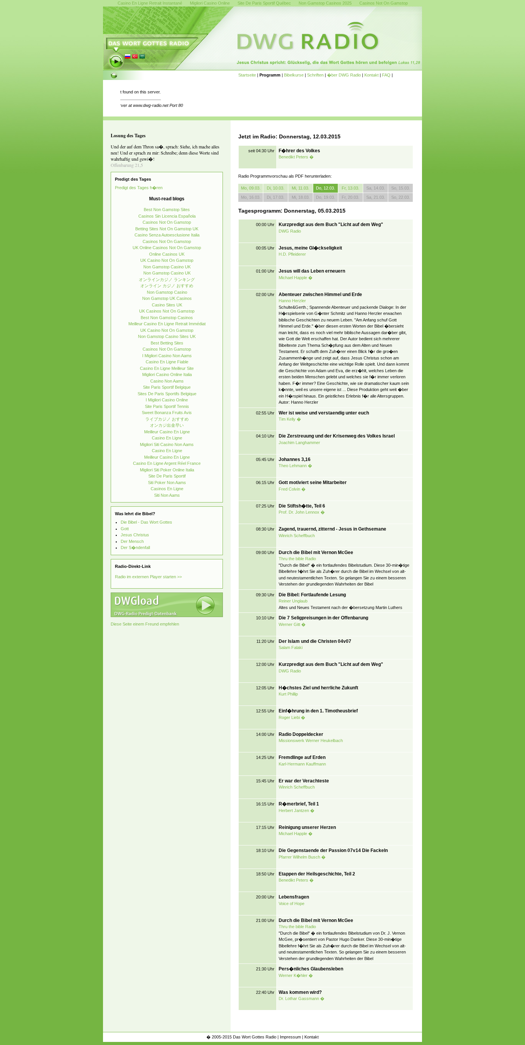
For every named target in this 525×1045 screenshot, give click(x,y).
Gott (125, 528)
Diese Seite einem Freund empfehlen (145, 624)
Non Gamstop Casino (167, 292)
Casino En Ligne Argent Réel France (167, 463)
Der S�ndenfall (135, 547)
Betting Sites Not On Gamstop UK (166, 228)
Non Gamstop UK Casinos (167, 298)
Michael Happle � (295, 277)
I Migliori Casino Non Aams (167, 355)
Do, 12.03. (325, 188)
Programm (270, 75)
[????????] (142, 58)
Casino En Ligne (167, 438)
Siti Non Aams (167, 495)
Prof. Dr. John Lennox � (302, 512)
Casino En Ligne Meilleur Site (167, 368)
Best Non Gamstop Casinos (167, 317)
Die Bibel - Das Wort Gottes (146, 522)
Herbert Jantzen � (296, 810)
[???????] (128, 58)
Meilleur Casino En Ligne (167, 431)
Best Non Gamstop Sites (167, 209)
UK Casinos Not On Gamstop (166, 311)
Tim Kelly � (290, 419)
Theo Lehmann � (295, 465)
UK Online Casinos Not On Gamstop (167, 247)
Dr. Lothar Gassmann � (301, 998)
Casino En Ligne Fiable (167, 361)
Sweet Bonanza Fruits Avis (167, 412)
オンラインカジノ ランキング (167, 279)
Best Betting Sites (167, 343)
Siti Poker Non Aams (167, 482)
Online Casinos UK (166, 254)
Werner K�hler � (296, 975)
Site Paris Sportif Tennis (167, 406)
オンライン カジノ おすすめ (166, 285)
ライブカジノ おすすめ (167, 419)
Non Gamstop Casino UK (167, 267)
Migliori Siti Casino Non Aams (167, 444)
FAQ (386, 75)
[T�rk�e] (135, 58)
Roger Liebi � (292, 717)
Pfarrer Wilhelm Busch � (302, 857)
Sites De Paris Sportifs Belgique (167, 393)
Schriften (315, 75)
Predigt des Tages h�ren (139, 187)
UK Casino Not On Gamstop (166, 260)
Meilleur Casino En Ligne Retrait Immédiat (167, 323)
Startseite (247, 75)
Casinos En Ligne (167, 488)
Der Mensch (132, 541)
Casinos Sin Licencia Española (167, 216)
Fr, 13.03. (350, 188)
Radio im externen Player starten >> (148, 576)
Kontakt (371, 75)
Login (415, 1037)
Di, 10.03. (275, 188)
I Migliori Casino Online (167, 400)
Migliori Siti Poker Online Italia (167, 470)
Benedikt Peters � (296, 157)
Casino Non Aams (167, 381)
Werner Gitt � (292, 624)
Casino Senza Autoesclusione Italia (167, 235)
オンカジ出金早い (167, 425)
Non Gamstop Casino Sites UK (167, 336)
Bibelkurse (294, 75)
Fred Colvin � (292, 489)
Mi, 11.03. (300, 188)
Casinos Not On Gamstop (167, 222)
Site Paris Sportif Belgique (167, 387)
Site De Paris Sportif (167, 476)
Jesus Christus (135, 534)
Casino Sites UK (167, 305)
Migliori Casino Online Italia (167, 374)
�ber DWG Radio (344, 75)
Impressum (290, 1037)
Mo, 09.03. (251, 188)
